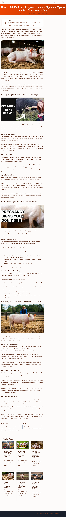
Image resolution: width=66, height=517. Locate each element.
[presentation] (8, 445)
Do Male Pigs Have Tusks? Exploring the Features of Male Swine (22, 485)
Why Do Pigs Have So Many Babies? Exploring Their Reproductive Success (33, 426)
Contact (62, 2)
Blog (53, 2)
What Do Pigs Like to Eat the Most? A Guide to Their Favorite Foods (22, 454)
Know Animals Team (23, 13)
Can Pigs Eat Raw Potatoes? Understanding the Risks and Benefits (7, 485)
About (57, 2)
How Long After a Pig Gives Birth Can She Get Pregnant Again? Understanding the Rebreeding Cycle (11, 427)
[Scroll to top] (63, 508)
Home (49, 2)
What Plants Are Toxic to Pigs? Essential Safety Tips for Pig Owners (8, 454)
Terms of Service (56, 513)
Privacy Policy (36, 513)
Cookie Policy (42, 513)
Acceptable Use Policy (49, 513)
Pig (33, 4)
